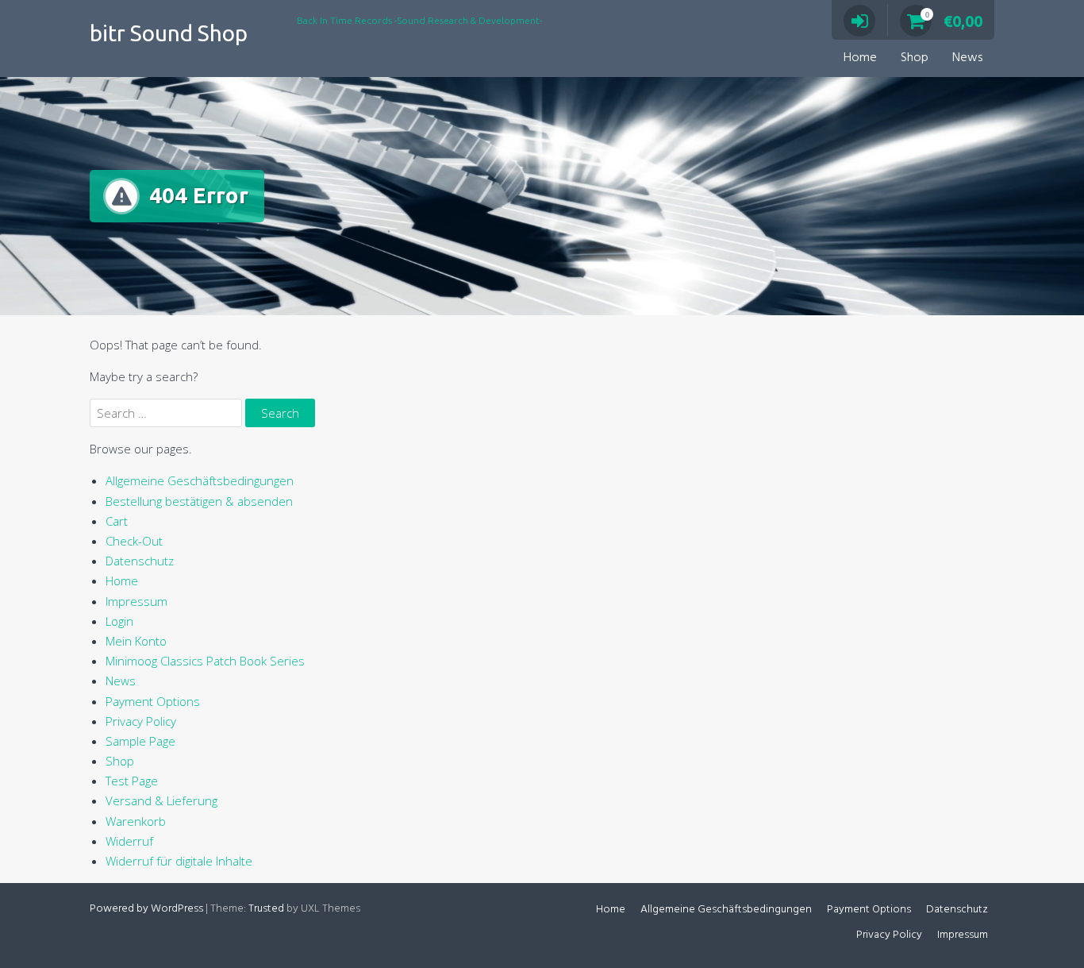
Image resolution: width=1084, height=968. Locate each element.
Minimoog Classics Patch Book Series (205, 661)
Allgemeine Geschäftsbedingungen (200, 480)
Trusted (266, 909)
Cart (117, 521)
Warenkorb (136, 821)
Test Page (132, 781)
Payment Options (153, 701)
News (967, 58)
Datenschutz (140, 561)
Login (119, 621)
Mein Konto (136, 641)
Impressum (136, 601)
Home (860, 58)
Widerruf (129, 841)
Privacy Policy (141, 721)
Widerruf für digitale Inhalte (179, 861)
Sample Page (140, 741)
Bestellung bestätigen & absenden (199, 501)
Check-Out (134, 541)
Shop (914, 58)
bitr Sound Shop (169, 33)
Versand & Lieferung (161, 800)
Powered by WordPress (146, 909)
